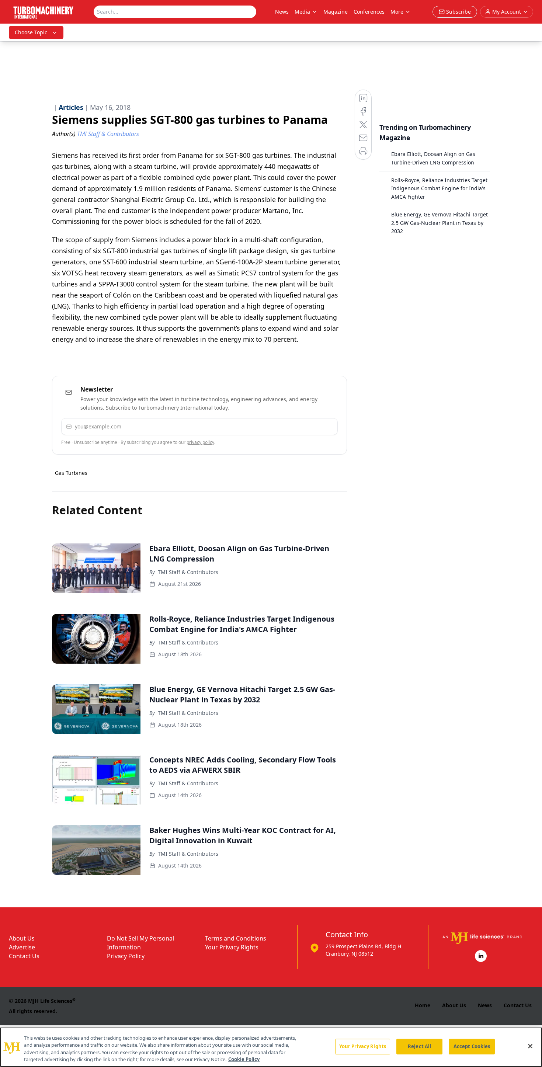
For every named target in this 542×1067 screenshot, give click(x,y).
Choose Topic (31, 32)
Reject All (419, 1046)
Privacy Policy (126, 956)
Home (422, 1005)
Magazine (335, 11)
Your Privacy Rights (231, 947)
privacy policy (200, 442)
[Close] (530, 1046)
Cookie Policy (244, 1059)
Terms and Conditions (235, 938)
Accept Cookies (472, 1046)
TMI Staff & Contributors (188, 572)
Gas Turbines (71, 472)
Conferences (369, 11)
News (282, 11)
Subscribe (309, 426)
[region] (271, 1047)
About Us (22, 938)
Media (302, 11)
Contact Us (24, 956)
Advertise (22, 947)
